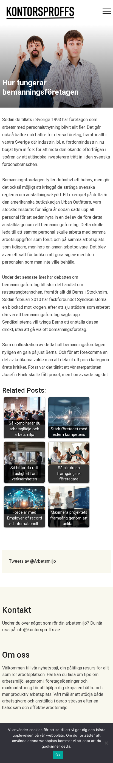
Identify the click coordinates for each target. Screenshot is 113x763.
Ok (57, 755)
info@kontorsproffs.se (38, 629)
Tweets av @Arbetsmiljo (32, 561)
